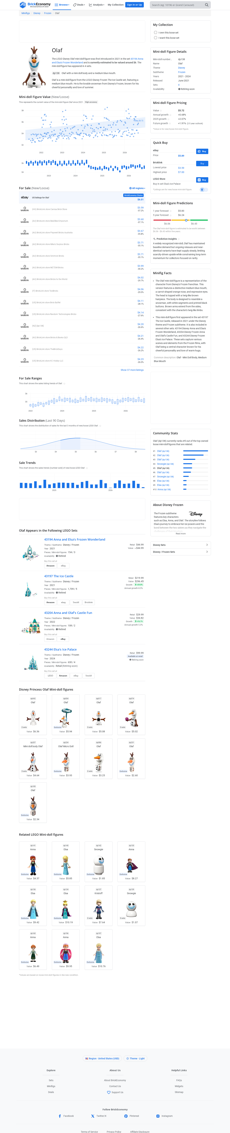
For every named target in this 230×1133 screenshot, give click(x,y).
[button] (63, 383)
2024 (52, 658)
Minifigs (26, 13)
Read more (181, 532)
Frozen (47, 13)
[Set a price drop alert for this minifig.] (204, 190)
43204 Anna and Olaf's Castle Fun (68, 613)
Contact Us (115, 1086)
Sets (51, 1080)
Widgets (179, 1086)
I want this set (123, 566)
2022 (52, 621)
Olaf (163, 451)
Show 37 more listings (132, 370)
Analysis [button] (98, 4)
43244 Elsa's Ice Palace (60, 649)
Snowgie (165, 464)
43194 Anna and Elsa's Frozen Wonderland (74, 539)
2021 (52, 548)
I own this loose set (168, 32)
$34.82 (140, 618)
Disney (37, 13)
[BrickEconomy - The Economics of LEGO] (35, 5)
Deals (51, 1092)
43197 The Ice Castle (58, 576)
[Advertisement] (82, 30)
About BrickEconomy (115, 1080)
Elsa (163, 480)
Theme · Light (137, 1058)
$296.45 (139, 581)
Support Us (117, 1092)
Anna (164, 489)
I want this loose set (169, 37)
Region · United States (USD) (104, 1058)
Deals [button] (80, 4)
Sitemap (179, 1092)
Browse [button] (63, 4)
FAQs (179, 1080)
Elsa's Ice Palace (172, 183)
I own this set (122, 561)
